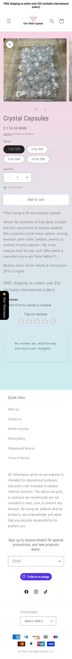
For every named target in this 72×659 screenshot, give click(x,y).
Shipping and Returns (21, 448)
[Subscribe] (59, 561)
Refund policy (16, 438)
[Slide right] (45, 109)
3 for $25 (37, 149)
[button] (9, 21)
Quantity (8, 169)
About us (13, 409)
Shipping (7, 134)
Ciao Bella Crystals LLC (41, 651)
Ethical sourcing (18, 429)
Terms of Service (19, 458)
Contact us (15, 419)
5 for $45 (14, 159)
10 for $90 (38, 159)
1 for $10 (14, 149)
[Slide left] (26, 109)
